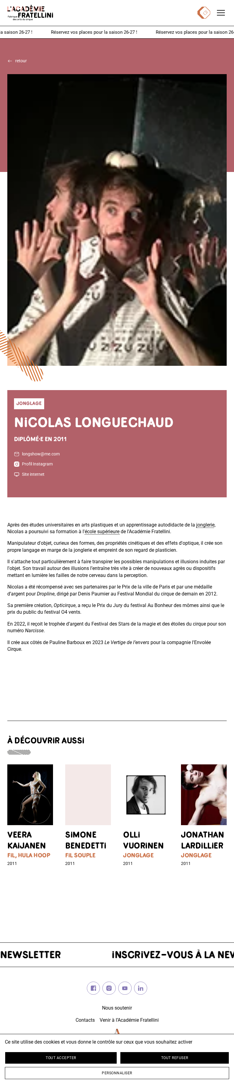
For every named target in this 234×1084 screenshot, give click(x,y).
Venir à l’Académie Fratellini (129, 1020)
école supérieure (102, 531)
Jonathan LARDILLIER (202, 841)
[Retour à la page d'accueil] (30, 13)
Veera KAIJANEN (26, 841)
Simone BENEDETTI (85, 841)
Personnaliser (117, 1073)
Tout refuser (174, 1058)
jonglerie (205, 525)
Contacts (85, 1020)
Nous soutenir (117, 1008)
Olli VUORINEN (143, 841)
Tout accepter (61, 1058)
